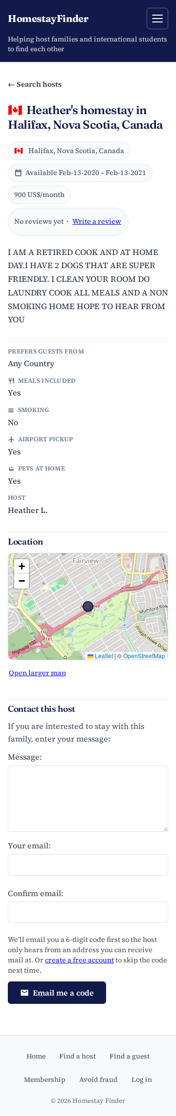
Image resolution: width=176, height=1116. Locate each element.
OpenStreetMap (144, 655)
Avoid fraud (98, 1079)
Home (35, 1056)
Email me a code (63, 992)
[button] (21, 566)
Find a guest (130, 1056)
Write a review (96, 221)
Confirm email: (36, 893)
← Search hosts (35, 84)
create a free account (79, 960)
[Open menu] (157, 18)
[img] (88, 606)
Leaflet (103, 655)
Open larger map (37, 673)
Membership (45, 1079)
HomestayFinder (48, 18)
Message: (25, 756)
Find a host (77, 1056)
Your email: (29, 845)
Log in (142, 1079)
